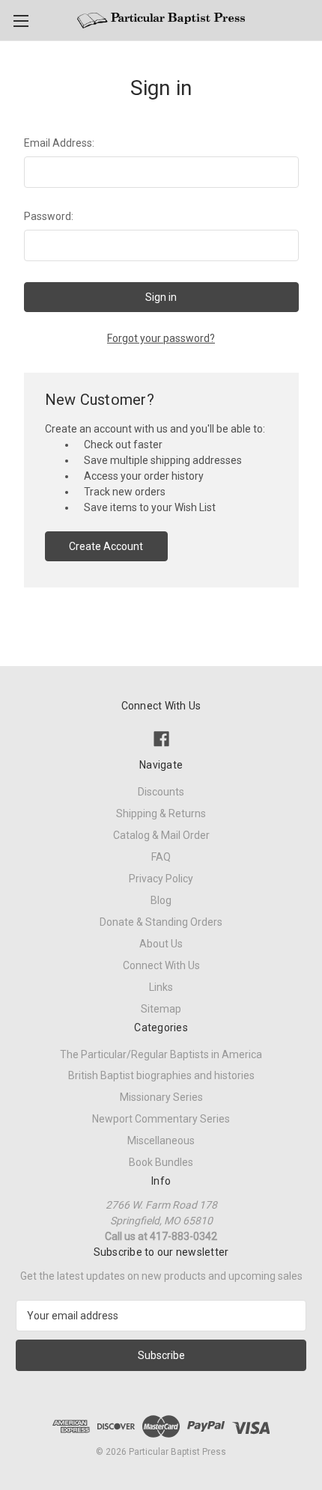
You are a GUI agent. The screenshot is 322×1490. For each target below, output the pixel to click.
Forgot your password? (161, 338)
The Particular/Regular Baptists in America (161, 1054)
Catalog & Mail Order (161, 835)
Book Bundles (161, 1162)
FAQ (161, 857)
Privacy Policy (161, 879)
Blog (161, 900)
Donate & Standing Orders (161, 922)
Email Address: (59, 143)
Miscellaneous (161, 1140)
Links (161, 987)
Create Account (106, 546)
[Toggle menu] (20, 20)
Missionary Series (161, 1097)
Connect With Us (161, 965)
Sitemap (161, 1009)
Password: (48, 216)
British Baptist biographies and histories (161, 1075)
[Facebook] (161, 739)
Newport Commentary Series (161, 1119)
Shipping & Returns (161, 813)
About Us (161, 944)
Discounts (161, 792)
